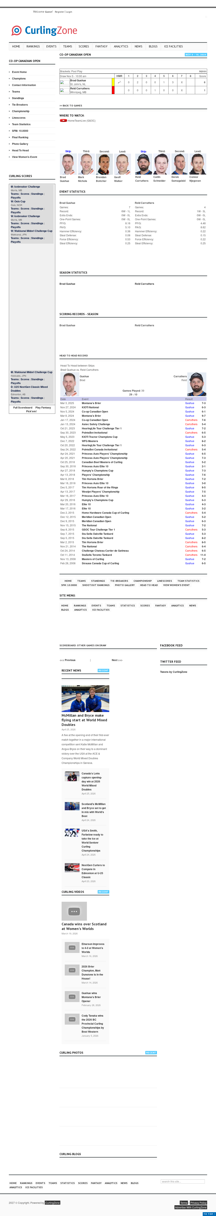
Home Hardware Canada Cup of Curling (105, 513)
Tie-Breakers (20, 104)
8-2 (204, 441)
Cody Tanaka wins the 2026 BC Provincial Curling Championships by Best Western (93, 1023)
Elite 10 (86, 504)
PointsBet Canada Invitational (99, 449)
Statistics (127, 605)
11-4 (203, 555)
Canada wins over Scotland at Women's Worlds (84, 926)
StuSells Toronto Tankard (97, 555)
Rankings (33, 46)
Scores (84, 46)
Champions (19, 78)
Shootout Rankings (95, 585)
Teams (67, 46)
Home (16, 46)
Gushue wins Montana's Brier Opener (91, 997)
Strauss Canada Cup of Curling (100, 563)
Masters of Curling (93, 559)
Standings (18, 98)
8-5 (204, 542)
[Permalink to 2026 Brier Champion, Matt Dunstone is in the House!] (72, 969)
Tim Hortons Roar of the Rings (100, 487)
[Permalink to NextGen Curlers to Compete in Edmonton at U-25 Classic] (72, 867)
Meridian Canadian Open (96, 517)
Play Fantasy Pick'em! (38, 409)
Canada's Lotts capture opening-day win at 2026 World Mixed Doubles (92, 781)
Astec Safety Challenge (96, 424)
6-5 (204, 432)
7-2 (204, 428)
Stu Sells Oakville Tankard (97, 534)
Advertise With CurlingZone (191, 1207)
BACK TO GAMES (72, 105)
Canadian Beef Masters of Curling (102, 462)
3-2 (204, 508)
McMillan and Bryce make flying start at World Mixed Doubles (84, 720)
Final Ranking (20, 137)
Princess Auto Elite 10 (95, 466)
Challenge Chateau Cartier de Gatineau (105, 550)
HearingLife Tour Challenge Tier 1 (102, 428)
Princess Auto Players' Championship (104, 453)
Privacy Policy (198, 1202)
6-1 (204, 411)
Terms (183, 1202)
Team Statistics (21, 124)
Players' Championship (96, 475)
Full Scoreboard (22, 407)
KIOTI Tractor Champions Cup (99, 437)
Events (51, 46)
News (138, 46)
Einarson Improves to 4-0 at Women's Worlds (93, 948)
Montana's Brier (91, 403)
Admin (203, 71)
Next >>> (117, 660)
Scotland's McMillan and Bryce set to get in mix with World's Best (94, 810)
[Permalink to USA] (72, 832)
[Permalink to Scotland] (72, 806)
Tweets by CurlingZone (173, 672)
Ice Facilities (173, 46)
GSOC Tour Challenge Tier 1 (98, 529)
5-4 (204, 424)
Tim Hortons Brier (92, 479)
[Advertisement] (32, 307)
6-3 (204, 407)
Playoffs (16, 197)
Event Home (19, 72)
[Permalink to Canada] (72, 776)
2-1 (204, 466)
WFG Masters (90, 441)
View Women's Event (24, 157)
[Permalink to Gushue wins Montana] (72, 996)
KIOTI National (90, 407)
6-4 (204, 546)
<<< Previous (68, 660)
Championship (20, 111)
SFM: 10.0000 (20, 131)
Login (69, 11)
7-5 (204, 491)
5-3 (204, 437)
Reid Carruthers (80, 88)
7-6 (204, 420)
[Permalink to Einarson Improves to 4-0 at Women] (72, 947)
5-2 (204, 462)
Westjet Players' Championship (100, 491)
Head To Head (20, 150)
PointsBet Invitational (94, 432)
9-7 (204, 416)
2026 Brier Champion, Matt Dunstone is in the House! (92, 972)
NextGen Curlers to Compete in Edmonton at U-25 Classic (93, 871)
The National (89, 525)
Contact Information (24, 85)
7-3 (204, 403)
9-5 (204, 487)
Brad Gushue (78, 80)
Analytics (121, 46)
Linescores (19, 118)
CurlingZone (52, 1202)
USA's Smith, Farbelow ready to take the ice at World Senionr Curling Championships (92, 840)
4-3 (204, 496)
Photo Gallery (20, 144)
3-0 (204, 483)
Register (59, 11)
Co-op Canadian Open (95, 411)
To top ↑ (209, 1214)
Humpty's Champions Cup (97, 470)
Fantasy (101, 46)
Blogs (153, 46)
